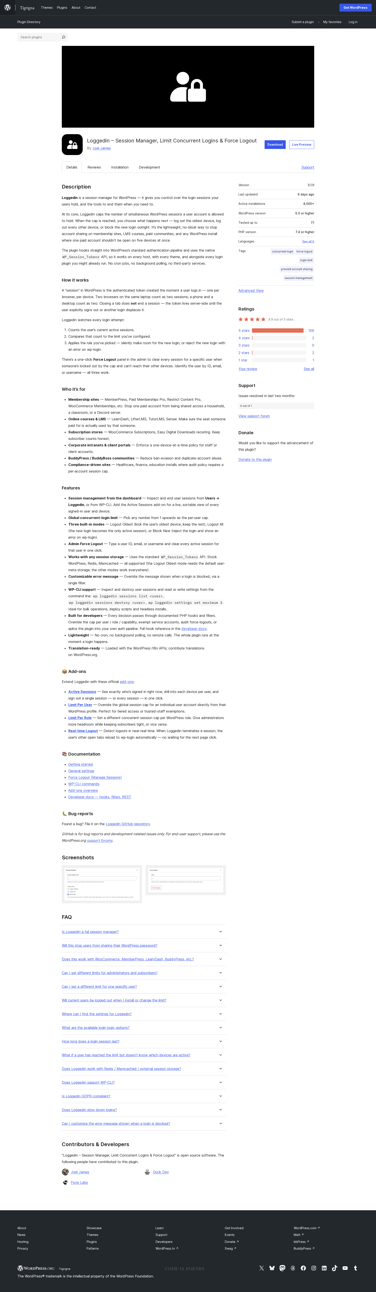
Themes (92, 1235)
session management (298, 278)
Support (308, 167)
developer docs (193, 628)
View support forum (254, 416)
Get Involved (234, 1228)
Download (275, 144)
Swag (231, 1248)
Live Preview (301, 144)
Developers (164, 1242)
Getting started (80, 764)
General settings (81, 771)
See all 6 (308, 241)
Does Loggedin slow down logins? (89, 1110)
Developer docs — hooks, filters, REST (99, 797)
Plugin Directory (28, 22)
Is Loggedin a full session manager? (90, 932)
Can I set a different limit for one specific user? (99, 987)
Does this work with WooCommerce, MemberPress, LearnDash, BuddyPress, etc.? (128, 959)
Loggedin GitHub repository (128, 824)
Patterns (93, 1248)
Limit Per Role (80, 718)
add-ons (127, 681)
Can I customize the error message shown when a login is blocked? (116, 1124)
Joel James (101, 148)
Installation (120, 167)
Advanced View (251, 290)
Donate (232, 1242)
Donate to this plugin (255, 459)
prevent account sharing (296, 269)
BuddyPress (304, 1248)
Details (71, 167)
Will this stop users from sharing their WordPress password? (109, 945)
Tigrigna (64, 1268)
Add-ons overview (83, 790)
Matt (299, 1235)
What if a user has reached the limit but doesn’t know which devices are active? (126, 1055)
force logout (304, 251)
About (21, 1228)
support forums (99, 840)
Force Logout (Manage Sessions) (95, 777)
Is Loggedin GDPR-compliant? (86, 1096)
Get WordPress (356, 7)
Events (230, 1235)
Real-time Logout (83, 731)
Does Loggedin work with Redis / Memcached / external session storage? (121, 1069)
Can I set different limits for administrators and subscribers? (110, 973)
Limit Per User (80, 705)
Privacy (22, 1248)
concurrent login (282, 251)
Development (149, 167)
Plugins (92, 1242)
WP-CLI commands (83, 784)
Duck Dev (161, 1172)
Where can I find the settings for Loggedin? (97, 1014)
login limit (306, 260)
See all (309, 369)
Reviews (94, 167)
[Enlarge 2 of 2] (220, 871)
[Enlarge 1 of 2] (136, 871)
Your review (247, 369)
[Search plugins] (63, 37)
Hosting (23, 1242)
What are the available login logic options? (95, 1028)
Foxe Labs (79, 1182)
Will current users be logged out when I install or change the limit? (114, 1000)
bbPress (301, 1242)
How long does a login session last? (90, 1041)
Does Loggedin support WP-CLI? (88, 1082)
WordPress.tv (167, 1248)
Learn (160, 1228)
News (21, 1235)
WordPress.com (307, 1228)
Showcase (94, 1228)
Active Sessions (82, 691)
